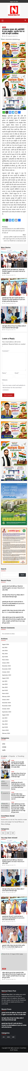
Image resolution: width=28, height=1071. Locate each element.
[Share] (19, 112)
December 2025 (6, 666)
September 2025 (6, 675)
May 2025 (5, 687)
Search (3, 569)
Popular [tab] (12, 756)
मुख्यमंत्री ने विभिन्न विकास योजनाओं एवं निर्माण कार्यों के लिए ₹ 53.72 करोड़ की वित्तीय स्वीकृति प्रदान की (13, 611)
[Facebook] (10, 112)
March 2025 (5, 693)
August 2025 (5, 678)
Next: (14, 238)
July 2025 (4, 681)
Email (17, 373)
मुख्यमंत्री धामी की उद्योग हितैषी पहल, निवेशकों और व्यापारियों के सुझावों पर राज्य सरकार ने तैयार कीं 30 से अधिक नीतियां (13, 271)
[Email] (16, 112)
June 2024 (5, 721)
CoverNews (23, 1048)
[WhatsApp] (3, 112)
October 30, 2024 (11, 36)
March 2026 (5, 659)
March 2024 (5, 730)
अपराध (3, 744)
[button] (2, 20)
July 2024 (4, 718)
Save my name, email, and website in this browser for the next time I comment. (14, 388)
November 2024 (6, 705)
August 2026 (5, 644)
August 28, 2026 (10, 979)
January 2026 (5, 662)
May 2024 (5, 724)
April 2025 (5, 690)
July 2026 (4, 647)
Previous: (13, 230)
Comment (5, 351)
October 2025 (6, 672)
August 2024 (5, 715)
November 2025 (6, 669)
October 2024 (6, 708)
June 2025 (5, 684)
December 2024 (6, 702)
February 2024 (6, 733)
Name (4, 373)
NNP (5, 36)
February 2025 (6, 696)
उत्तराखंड (4, 27)
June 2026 (5, 650)
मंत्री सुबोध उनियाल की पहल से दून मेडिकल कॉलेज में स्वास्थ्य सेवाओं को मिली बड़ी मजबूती (13, 595)
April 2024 (5, 727)
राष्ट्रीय (3, 750)
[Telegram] (13, 112)
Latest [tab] (4, 756)
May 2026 (5, 653)
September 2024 (6, 712)
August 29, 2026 (10, 275)
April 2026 (5, 656)
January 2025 (5, 699)
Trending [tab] (20, 756)
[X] (6, 112)
